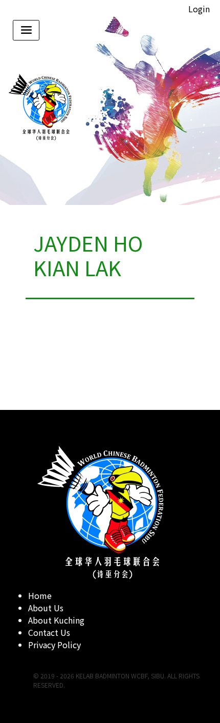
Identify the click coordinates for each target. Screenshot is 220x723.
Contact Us (49, 632)
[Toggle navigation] (26, 30)
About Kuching (56, 620)
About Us (45, 608)
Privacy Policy (54, 644)
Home (40, 595)
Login (199, 9)
